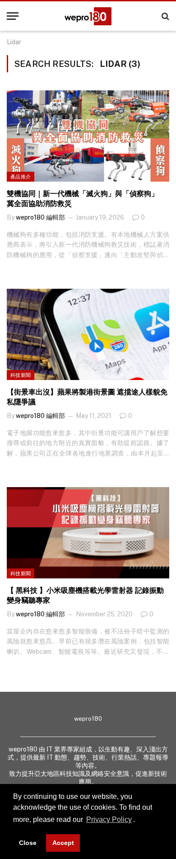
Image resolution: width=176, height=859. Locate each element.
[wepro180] (88, 16)
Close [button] (28, 842)
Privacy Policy (109, 819)
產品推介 (20, 176)
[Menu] (13, 16)
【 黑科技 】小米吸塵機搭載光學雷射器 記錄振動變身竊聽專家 (85, 595)
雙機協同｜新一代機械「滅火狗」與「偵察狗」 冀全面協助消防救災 (86, 198)
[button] (138, 820)
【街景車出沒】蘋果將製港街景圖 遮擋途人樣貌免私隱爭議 (87, 397)
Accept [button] (63, 842)
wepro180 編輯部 (40, 217)
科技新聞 (20, 375)
